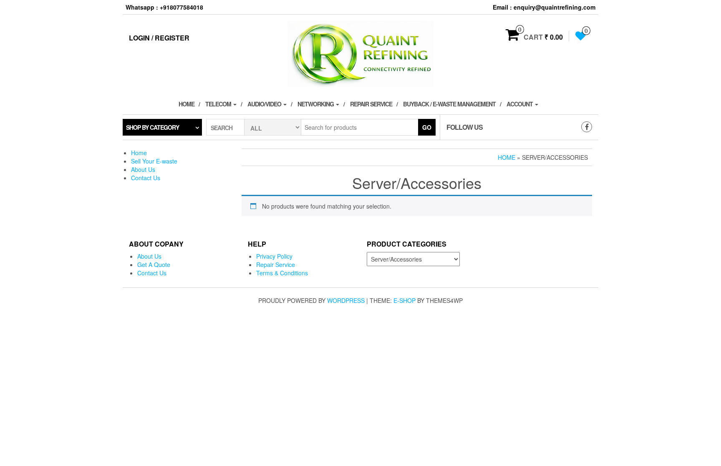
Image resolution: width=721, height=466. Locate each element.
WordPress (346, 300)
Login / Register (159, 38)
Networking (316, 104)
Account (520, 104)
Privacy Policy (274, 256)
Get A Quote (153, 264)
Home (186, 104)
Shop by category (152, 127)
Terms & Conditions (282, 273)
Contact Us (145, 178)
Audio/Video (264, 104)
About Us (143, 169)
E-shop (404, 300)
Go (426, 127)
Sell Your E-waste (154, 161)
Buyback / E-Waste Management (449, 104)
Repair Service (371, 104)
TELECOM (218, 104)
